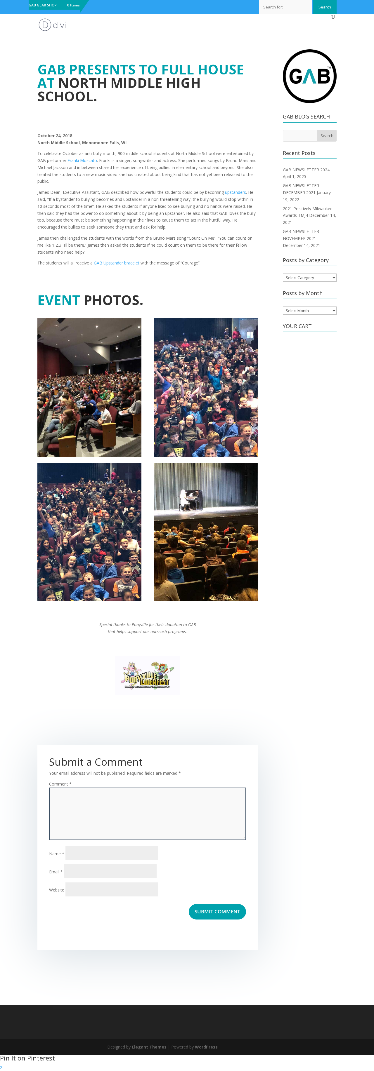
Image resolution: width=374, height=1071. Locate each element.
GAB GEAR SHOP (42, 6)
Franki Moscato (82, 160)
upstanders (235, 192)
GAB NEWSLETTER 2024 (306, 170)
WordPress (206, 1047)
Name (56, 853)
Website (56, 890)
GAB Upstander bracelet (116, 263)
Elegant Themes (149, 1047)
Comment (60, 784)
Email (56, 872)
